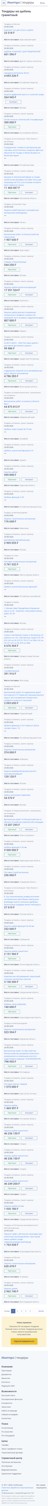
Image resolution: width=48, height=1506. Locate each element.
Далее (41, 1311)
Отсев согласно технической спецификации (23, 119)
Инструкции (7, 1466)
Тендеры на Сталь (11, 555)
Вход (42, 3)
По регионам (7, 1428)
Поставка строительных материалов (20, 561)
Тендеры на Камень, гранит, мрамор (18, 45)
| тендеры (20, 2)
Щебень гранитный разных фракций (20, 586)
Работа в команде (9, 1410)
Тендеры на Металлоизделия (15, 512)
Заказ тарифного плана (12, 1449)
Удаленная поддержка (11, 1473)
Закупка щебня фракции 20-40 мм (19, 926)
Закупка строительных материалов (19, 518)
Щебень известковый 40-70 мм (17, 429)
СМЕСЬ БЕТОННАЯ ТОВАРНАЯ (17, 795)
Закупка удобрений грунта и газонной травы (24, 94)
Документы (6, 1374)
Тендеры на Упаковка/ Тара (15, 204)
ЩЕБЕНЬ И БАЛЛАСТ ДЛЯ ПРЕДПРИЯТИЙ (22, 51)
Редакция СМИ (8, 1386)
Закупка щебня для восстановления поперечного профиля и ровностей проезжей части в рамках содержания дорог (24, 315)
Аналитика (6, 1418)
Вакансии (6, 1378)
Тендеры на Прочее (12, 24)
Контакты (6, 1382)
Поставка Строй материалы (16, 872)
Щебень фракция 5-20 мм (15, 847)
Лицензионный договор (12, 1452)
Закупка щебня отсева (14, 1206)
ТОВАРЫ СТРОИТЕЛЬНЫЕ (15, 262)
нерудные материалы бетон (16, 73)
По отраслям (7, 1431)
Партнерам (7, 1370)
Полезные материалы (11, 1462)
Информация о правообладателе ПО (18, 1493)
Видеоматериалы (9, 1470)
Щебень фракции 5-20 (14, 497)
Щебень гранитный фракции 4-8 (18, 450)
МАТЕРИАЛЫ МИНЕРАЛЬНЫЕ (17, 540)
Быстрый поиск (8, 1395)
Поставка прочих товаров (15, 1084)
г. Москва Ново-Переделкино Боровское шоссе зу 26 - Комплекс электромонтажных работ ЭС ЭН (23, 611)
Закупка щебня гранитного (16, 951)
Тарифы (5, 1445)
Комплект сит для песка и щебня (18, 30)
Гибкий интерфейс (10, 1414)
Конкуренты (7, 1403)
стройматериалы (11, 671)
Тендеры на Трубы (11, 602)
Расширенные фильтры (12, 1399)
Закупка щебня (10, 472)
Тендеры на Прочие (12, 1257)
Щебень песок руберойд (15, 1004)
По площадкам (8, 1435)
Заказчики (6, 1407)
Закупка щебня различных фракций (20, 287)
